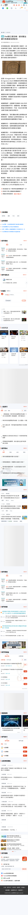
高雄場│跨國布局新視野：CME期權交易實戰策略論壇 (16, 269)
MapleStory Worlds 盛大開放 (24, 337)
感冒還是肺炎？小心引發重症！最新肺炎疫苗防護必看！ (4, 354)
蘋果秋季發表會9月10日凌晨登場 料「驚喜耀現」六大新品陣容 (13, 354)
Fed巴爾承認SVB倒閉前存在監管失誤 (11, 231)
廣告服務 (8, 890)
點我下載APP (17, 194)
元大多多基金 (4, 683)
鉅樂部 (18, 887)
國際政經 (8, 514)
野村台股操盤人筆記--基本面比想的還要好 (4, 337)
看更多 (25, 240)
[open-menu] (1, 5)
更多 (25, 410)
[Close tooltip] (24, 11)
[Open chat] (25, 8)
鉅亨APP (9, 887)
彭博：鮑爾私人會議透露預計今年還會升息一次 (13, 229)
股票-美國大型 (9, 665)
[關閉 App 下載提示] (1, 2)
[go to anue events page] (21, 5)
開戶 (25, 664)
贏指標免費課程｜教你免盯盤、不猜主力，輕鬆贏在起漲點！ (16, 250)
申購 (25, 671)
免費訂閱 (24, 869)
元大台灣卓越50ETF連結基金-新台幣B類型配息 (12, 670)
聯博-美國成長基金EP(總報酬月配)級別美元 (11, 663)
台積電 (6, 751)
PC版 (5, 887)
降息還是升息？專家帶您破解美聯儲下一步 (15, 189)
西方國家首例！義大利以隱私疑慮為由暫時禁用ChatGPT (11, 319)
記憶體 (6, 747)
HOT (7, 249)
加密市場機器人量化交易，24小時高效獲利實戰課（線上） (16, 263)
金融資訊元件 (14, 890)
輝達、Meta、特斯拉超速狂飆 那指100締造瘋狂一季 (11, 312)
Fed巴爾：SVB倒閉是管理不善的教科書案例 (12, 224)
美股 (3, 32)
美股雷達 (8, 32)
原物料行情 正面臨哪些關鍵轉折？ (12, 191)
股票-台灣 (8, 673)
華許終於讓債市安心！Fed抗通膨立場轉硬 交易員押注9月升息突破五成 (13, 337)
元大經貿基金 (4, 677)
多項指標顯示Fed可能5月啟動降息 (10, 227)
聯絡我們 (20, 890)
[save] (20, 8)
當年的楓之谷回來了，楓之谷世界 (23, 354)
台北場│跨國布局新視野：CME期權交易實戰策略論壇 (16, 256)
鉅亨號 (14, 887)
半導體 (6, 755)
